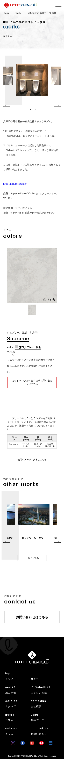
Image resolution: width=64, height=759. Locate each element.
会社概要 (38, 704)
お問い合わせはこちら (32, 617)
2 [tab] (32, 109)
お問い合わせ (39, 731)
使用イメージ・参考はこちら (32, 460)
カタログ (11, 704)
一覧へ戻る (32, 558)
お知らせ (10, 717)
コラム (11, 731)
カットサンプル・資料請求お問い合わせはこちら (32, 382)
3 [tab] (34, 109)
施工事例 (10, 690)
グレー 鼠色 (30, 347)
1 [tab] (30, 109)
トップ (9, 676)
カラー (35, 676)
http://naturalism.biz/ (15, 183)
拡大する (47, 299)
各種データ (37, 717)
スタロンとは (41, 690)
